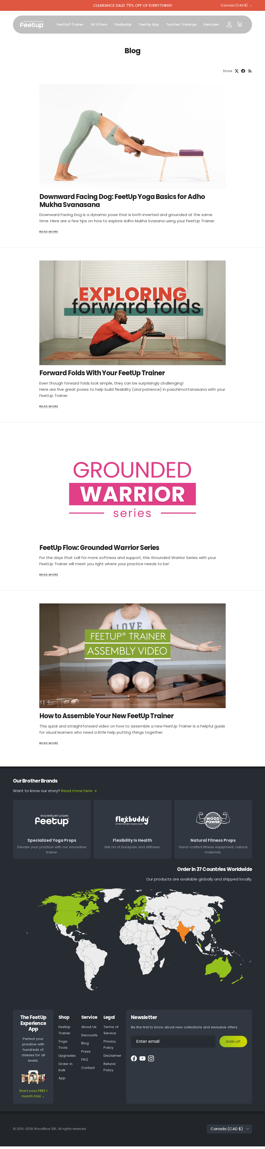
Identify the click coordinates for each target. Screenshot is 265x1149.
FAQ (84, 1059)
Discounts (89, 1035)
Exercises (211, 24)
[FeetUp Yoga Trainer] (31, 24)
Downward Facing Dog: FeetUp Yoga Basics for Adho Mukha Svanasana (122, 200)
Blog (85, 1043)
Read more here (76, 790)
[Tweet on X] (237, 71)
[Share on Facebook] (243, 71)
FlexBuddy (123, 24)
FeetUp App (149, 24)
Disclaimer (112, 1055)
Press (86, 1051)
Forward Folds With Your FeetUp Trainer (102, 373)
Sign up (233, 1041)
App (61, 1078)
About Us (89, 1026)
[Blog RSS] (250, 71)
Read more (48, 231)
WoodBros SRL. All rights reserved (60, 1129)
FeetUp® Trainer (70, 24)
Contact (88, 1067)
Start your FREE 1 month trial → (33, 1093)
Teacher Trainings (181, 24)
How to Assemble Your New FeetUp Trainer (106, 716)
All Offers (99, 24)
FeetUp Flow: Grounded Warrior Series (99, 547)
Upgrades (67, 1055)
